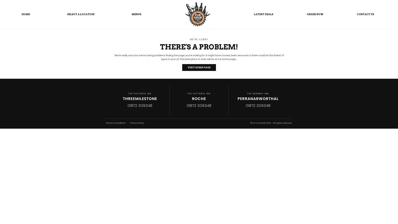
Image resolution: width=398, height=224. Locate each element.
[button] (199, 67)
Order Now (315, 14)
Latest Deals (263, 14)
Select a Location (81, 14)
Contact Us (365, 14)
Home (26, 14)
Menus (136, 14)
